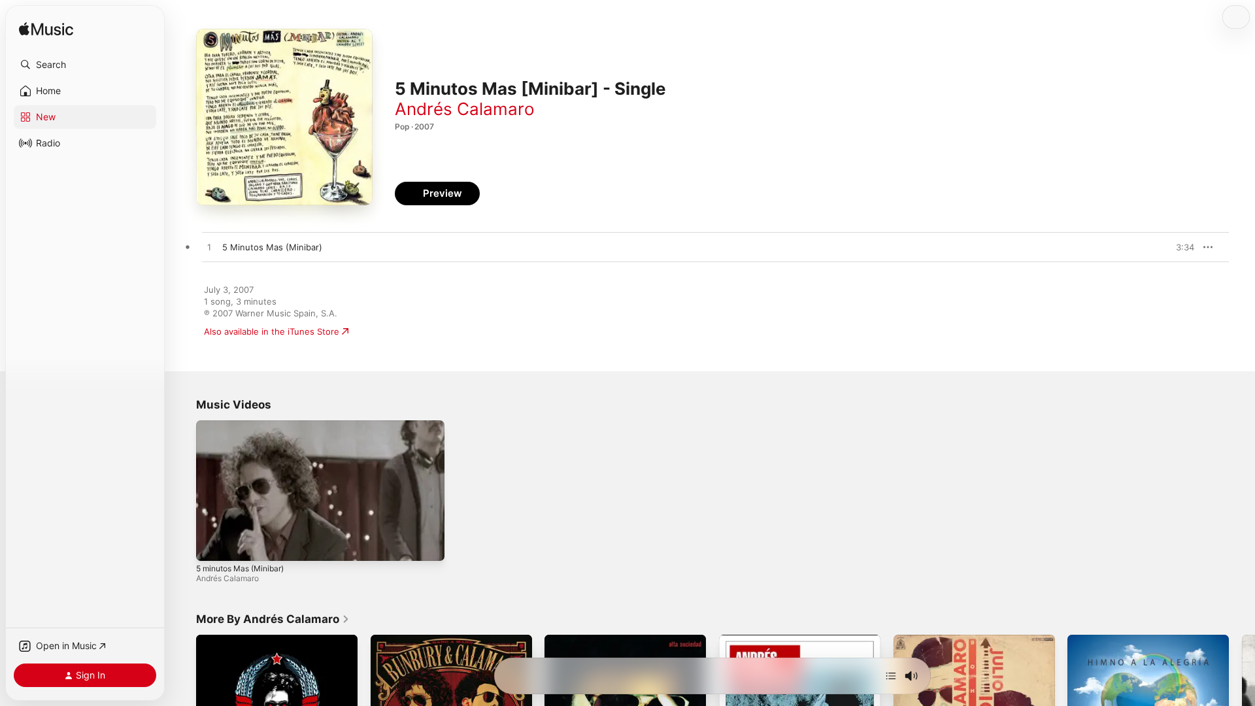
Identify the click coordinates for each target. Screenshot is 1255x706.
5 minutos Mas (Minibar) (240, 568)
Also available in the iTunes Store (271, 331)
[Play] (212, 544)
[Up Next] (891, 676)
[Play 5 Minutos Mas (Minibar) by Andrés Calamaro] (209, 248)
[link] (273, 619)
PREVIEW (1179, 247)
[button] (85, 65)
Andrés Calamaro (465, 109)
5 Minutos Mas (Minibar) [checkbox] (272, 247)
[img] (46, 29)
